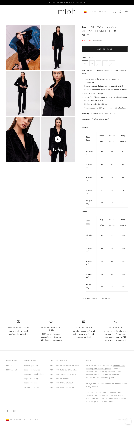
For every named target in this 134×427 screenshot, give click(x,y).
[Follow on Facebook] (7, 410)
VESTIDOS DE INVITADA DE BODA (65, 366)
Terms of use (30, 383)
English (103, 12)
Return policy (31, 366)
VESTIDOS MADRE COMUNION (62, 387)
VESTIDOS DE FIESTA (59, 379)
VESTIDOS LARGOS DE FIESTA (63, 374)
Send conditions (32, 370)
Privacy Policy (31, 387)
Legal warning (31, 379)
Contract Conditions (34, 374)
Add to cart (104, 49)
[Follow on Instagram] (14, 410)
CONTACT (10, 366)
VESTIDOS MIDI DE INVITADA (63, 370)
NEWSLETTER (11, 370)
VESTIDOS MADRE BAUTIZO (61, 383)
